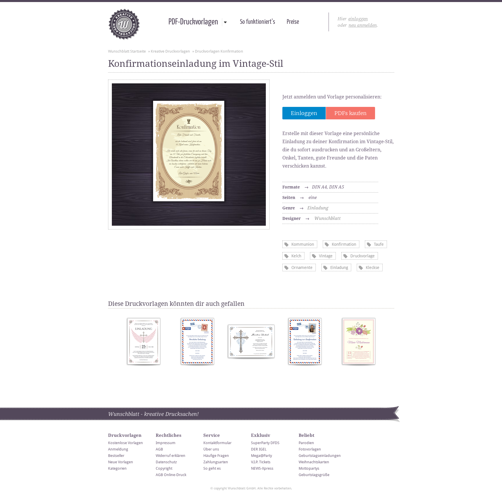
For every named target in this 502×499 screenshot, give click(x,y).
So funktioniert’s (257, 22)
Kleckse (372, 267)
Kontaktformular (217, 443)
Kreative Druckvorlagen (170, 51)
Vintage (326, 256)
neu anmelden (363, 25)
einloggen (358, 18)
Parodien (306, 443)
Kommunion (302, 244)
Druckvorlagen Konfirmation (219, 51)
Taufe (379, 244)
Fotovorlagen (310, 449)
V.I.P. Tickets (260, 462)
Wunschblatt (327, 218)
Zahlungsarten (215, 462)
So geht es (212, 468)
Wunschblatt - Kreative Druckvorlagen (124, 24)
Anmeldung (118, 449)
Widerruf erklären (170, 455)
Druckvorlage (362, 256)
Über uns (211, 449)
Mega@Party (261, 455)
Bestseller (116, 455)
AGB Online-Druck (171, 475)
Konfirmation (344, 244)
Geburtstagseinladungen (320, 455)
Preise (293, 22)
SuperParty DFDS (265, 443)
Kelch (296, 256)
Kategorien (117, 468)
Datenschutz (166, 462)
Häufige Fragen (216, 455)
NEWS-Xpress (262, 468)
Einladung (317, 208)
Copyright (164, 468)
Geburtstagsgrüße (314, 475)
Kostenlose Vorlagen (125, 443)
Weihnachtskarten (314, 462)
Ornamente (302, 267)
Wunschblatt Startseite (127, 51)
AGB (159, 449)
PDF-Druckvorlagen (193, 22)
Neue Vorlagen (120, 462)
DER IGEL (258, 449)
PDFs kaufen (350, 113)
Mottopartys (309, 468)
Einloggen (304, 113)
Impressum (165, 443)
